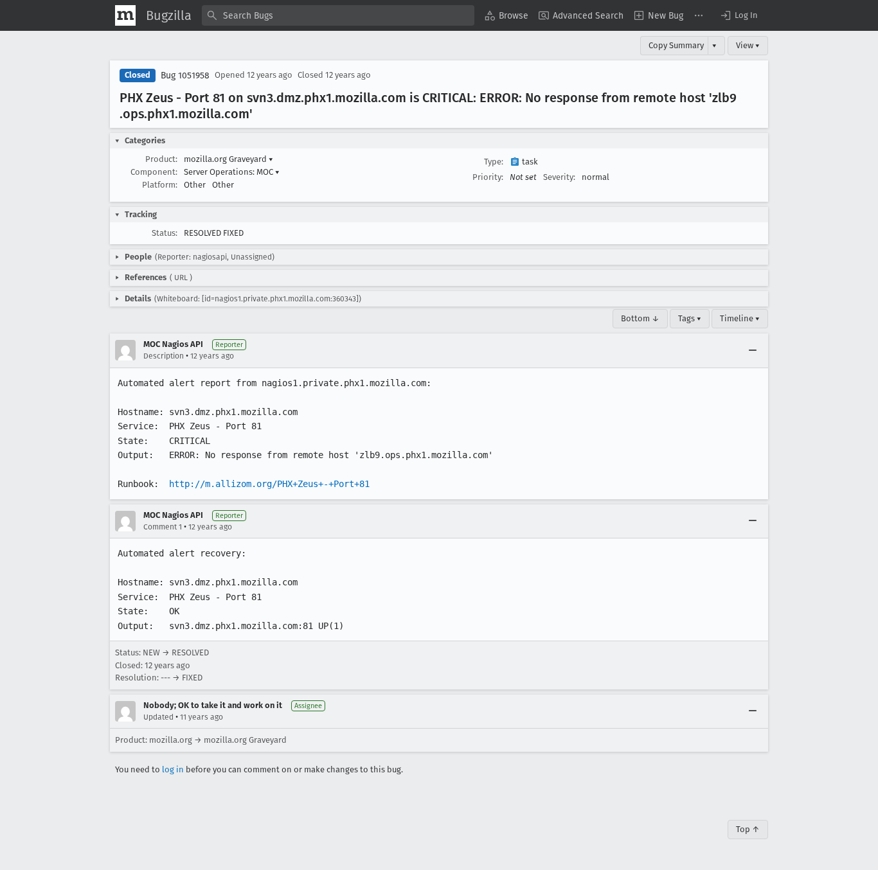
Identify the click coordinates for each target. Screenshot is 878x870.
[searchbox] (338, 15)
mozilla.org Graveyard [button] (228, 159)
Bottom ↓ (640, 318)
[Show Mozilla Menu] (125, 15)
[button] (738, 15)
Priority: (487, 177)
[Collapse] (752, 350)
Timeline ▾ (740, 318)
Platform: (159, 185)
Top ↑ (748, 829)
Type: (493, 161)
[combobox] (338, 15)
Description (163, 355)
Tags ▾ (689, 318)
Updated (158, 717)
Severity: (559, 177)
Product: (161, 159)
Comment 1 (162, 526)
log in (173, 769)
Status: (164, 233)
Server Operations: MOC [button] (232, 172)
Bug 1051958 (185, 75)
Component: (153, 172)
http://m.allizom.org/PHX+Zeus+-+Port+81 (269, 484)
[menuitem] (506, 15)
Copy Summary (676, 45)
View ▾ (748, 45)
